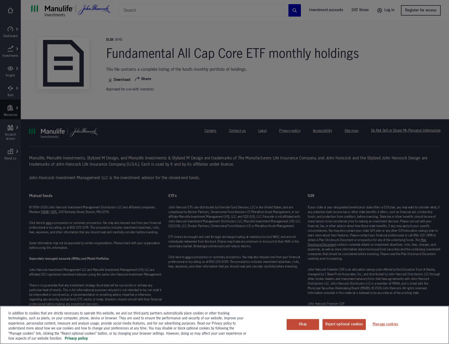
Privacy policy (76, 338)
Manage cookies (385, 324)
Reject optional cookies (344, 324)
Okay (303, 324)
